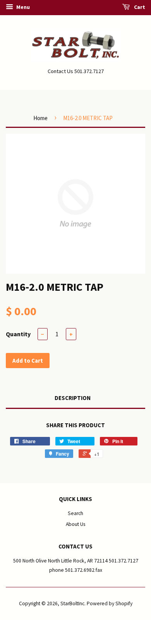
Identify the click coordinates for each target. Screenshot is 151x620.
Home (40, 118)
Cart (139, 6)
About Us (75, 524)
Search (75, 513)
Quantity (18, 334)
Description (73, 398)
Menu (22, 6)
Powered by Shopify (109, 603)
